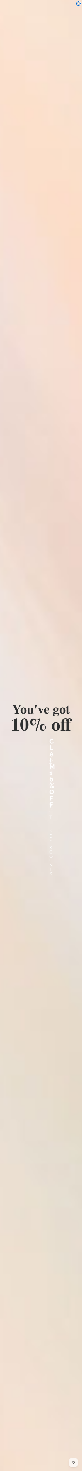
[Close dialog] (78, 4)
